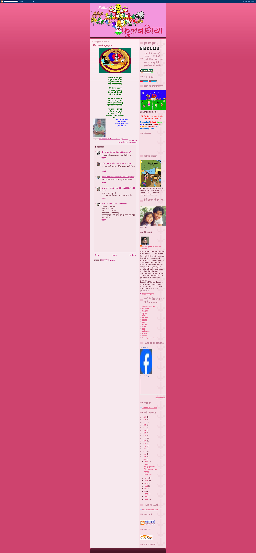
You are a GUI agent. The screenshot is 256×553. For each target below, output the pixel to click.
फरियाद (146, 472)
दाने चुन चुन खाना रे (149, 466)
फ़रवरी (146, 499)
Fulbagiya (107, 7)
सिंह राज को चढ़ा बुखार (131, 142)
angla (159, 122)
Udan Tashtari (107, 177)
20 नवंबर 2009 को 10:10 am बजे (121, 163)
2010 (145, 457)
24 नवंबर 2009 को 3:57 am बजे (116, 204)
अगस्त (146, 483)
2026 (145, 417)
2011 (145, 454)
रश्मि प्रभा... (105, 152)
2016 (145, 441)
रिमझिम (144, 326)
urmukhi (148, 124)
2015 (145, 443)
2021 (145, 427)
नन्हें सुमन (144, 320)
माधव (143, 329)
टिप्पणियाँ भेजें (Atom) (108, 260)
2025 (145, 419)
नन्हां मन (144, 313)
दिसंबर (146, 462)
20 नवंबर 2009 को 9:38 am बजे (120, 152)
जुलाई (146, 486)
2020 (145, 430)
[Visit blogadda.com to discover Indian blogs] (144, 81)
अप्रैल (146, 494)
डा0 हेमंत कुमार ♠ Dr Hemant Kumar (151, 248)
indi (158, 126)
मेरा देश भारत (148, 474)
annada (143, 126)
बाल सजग (145, 317)
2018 (145, 435)
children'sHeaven (148, 306)
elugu (155, 124)
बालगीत (123, 142)
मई (145, 491)
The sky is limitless (149, 338)
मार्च (145, 496)
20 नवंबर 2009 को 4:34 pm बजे (123, 177)
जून (145, 488)
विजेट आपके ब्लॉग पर (160, 398)
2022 (145, 425)
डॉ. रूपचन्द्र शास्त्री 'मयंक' (110, 188)
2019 (145, 433)
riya (142, 124)
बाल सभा (144, 324)
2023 (145, 422)
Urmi (104, 204)
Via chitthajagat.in (147, 129)
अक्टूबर (146, 478)
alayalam (152, 126)
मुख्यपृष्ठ (114, 255)
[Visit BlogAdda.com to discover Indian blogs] (153, 81)
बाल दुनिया (145, 311)
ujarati (153, 122)
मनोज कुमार (105, 163)
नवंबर (146, 464)
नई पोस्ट (96, 255)
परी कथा (144, 315)
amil (160, 124)
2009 (145, 459)
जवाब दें (104, 158)
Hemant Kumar (144, 347)
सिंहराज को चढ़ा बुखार (150, 469)
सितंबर (146, 481)
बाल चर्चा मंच (145, 308)
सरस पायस (145, 322)
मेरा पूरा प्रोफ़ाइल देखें (148, 294)
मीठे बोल (144, 333)
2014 (145, 446)
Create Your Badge (144, 376)
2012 (145, 451)
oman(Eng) (145, 122)
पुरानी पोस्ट (132, 255)
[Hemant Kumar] (146, 373)
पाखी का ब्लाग (146, 331)
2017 (145, 438)
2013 (145, 449)
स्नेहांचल (144, 335)
